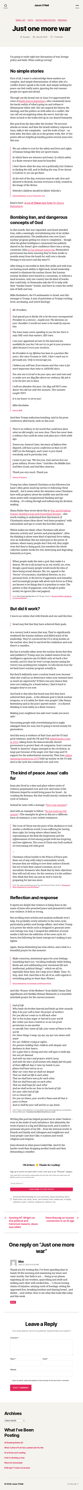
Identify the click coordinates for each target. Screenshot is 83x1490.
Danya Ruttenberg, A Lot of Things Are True (29, 196)
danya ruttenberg (57, 1197)
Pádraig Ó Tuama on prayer (17, 1468)
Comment (14, 1338)
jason (28, 37)
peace (23, 1202)
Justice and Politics (45, 20)
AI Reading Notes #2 (13, 1443)
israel (29, 1199)
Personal (62, 20)
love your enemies (56, 805)
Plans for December (13, 1463)
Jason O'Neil (41, 5)
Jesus (34, 1199)
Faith (30, 20)
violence (30, 1202)
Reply (13, 1302)
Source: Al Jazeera (20, 477)
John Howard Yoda (45, 1199)
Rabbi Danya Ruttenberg (32, 101)
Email (45, 1359)
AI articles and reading (15, 1453)
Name (13, 1359)
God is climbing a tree (14, 1458)
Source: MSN (17, 410)
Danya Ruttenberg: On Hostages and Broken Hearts (32, 983)
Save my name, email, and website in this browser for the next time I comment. (40, 1380)
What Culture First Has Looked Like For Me (23, 1448)
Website (13, 1369)
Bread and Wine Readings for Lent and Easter (31, 1197)
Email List (21, 20)
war (54, 1202)
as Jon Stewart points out (41, 249)
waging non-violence (43, 1202)
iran (24, 1199)
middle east (58, 1199)
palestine (17, 1202)
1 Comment (58, 37)
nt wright (67, 1199)
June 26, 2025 (41, 37)
